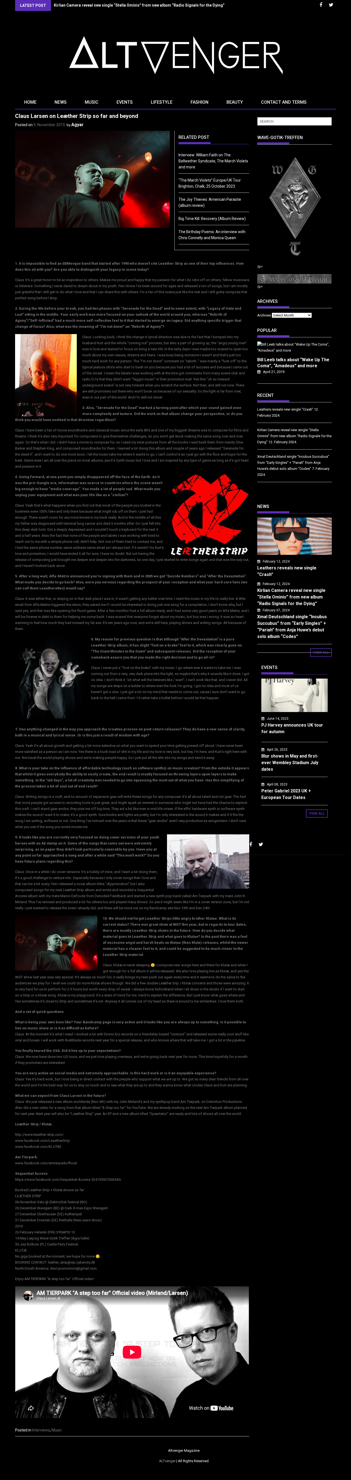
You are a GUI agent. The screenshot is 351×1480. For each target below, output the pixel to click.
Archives (264, 315)
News (61, 102)
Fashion (199, 102)
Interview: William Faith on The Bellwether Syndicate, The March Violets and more (213, 161)
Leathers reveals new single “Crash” (285, 409)
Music (91, 102)
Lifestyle (161, 102)
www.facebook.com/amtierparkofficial (46, 1163)
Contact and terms (284, 102)
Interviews (41, 1430)
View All (321, 652)
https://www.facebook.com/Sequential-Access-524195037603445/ (68, 1179)
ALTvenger (167, 1461)
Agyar (77, 124)
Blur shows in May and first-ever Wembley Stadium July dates (289, 762)
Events (125, 102)
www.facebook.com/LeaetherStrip (42, 1141)
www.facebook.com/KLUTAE (38, 1147)
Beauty (235, 102)
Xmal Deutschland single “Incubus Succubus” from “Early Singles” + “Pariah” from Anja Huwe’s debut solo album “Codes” (293, 462)
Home (30, 102)
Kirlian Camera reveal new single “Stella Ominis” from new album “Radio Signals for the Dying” (139, 5)
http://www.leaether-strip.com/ (39, 1134)
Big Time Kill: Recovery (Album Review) (212, 218)
